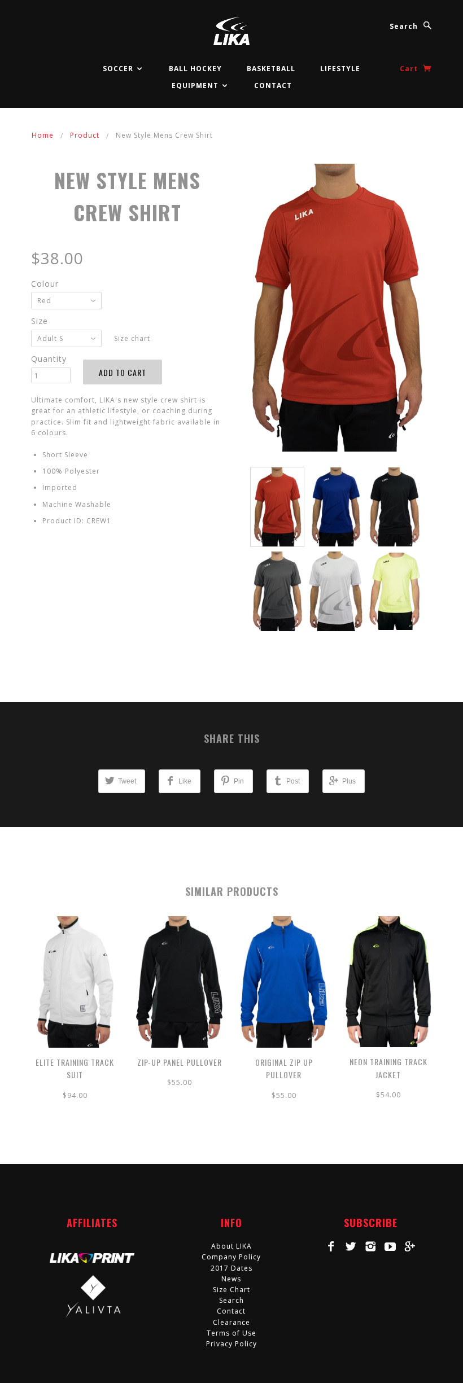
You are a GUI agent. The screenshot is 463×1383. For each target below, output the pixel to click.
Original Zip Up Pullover (284, 1068)
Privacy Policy (231, 1344)
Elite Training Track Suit (75, 1068)
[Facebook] (331, 1246)
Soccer (119, 68)
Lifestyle (340, 68)
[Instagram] (371, 1246)
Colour (45, 283)
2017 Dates (231, 1268)
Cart (410, 68)
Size (39, 321)
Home (43, 135)
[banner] (231, 31)
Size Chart (231, 1289)
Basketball (271, 68)
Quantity (49, 358)
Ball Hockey (195, 68)
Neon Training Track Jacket (388, 1068)
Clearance (231, 1322)
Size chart (132, 338)
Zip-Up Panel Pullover (179, 1062)
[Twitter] (351, 1246)
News (231, 1279)
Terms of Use (231, 1333)
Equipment (196, 85)
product (84, 135)
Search (404, 26)
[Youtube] (390, 1246)
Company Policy (231, 1257)
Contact (273, 85)
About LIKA (231, 1246)
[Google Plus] (410, 1246)
